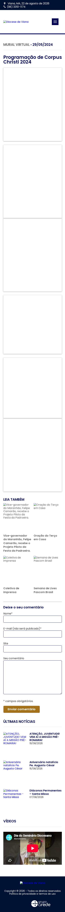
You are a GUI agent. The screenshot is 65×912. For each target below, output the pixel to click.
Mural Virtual (16, 44)
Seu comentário (13, 658)
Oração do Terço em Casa (45, 537)
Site (5, 643)
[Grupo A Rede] (41, 903)
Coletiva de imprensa (11, 590)
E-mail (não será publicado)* (22, 629)
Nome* (7, 613)
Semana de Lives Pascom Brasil (45, 590)
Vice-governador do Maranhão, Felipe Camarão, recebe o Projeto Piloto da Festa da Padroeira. (17, 543)
